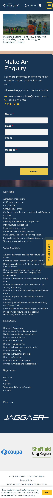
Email (9, 126)
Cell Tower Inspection (13, 202)
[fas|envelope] (6, 96)
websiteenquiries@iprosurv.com (29, 96)
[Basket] (40, 5)
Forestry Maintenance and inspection (21, 221)
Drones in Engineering (14, 344)
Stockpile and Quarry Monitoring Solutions (23, 238)
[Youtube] (18, 104)
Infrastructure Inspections (15, 225)
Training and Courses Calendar (17, 387)
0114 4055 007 (17, 100)
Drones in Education (13, 340)
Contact (7, 390)
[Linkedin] (11, 104)
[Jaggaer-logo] (26, 417)
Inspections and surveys (14, 228)
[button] (49, 5)
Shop (5, 380)
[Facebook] (5, 104)
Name (9, 114)
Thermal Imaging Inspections (17, 241)
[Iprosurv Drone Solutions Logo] (10, 5)
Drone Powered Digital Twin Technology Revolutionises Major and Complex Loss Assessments (22, 273)
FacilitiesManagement (9, 216)
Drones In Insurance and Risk (17, 354)
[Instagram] (8, 104)
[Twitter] (14, 104)
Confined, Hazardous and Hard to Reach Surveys (26, 212)
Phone (9, 138)
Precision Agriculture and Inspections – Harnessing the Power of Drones (21, 313)
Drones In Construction (14, 337)
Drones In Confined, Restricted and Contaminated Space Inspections (20, 332)
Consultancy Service (12, 209)
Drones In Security (12, 357)
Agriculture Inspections (14, 199)
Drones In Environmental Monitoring (20, 347)
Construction (9, 205)
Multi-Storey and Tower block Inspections (22, 235)
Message (11, 150)
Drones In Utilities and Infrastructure (20, 364)
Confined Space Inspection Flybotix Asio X (23, 261)
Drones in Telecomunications (17, 360)
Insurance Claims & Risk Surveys (18, 231)
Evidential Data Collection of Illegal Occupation (25, 308)
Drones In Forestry (12, 350)
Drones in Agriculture (13, 328)
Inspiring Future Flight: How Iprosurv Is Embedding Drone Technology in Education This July (24, 39)
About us (7, 377)
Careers (6, 384)
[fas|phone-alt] (6, 100)
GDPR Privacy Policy (26, 495)
